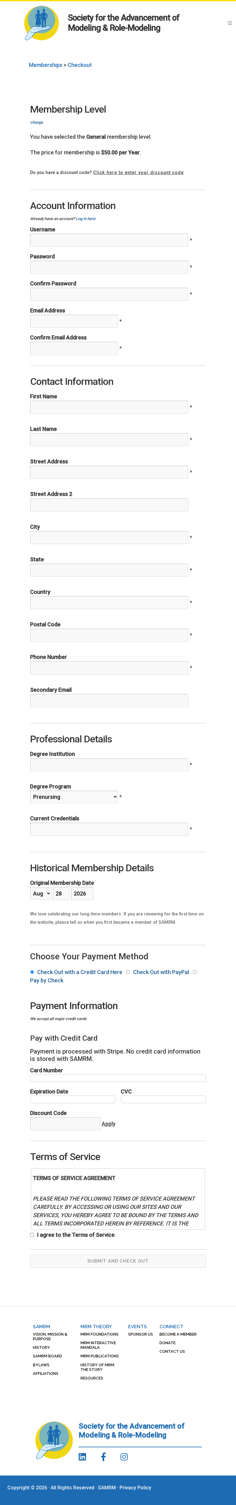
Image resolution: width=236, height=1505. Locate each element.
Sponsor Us (140, 1334)
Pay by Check (46, 980)
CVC (126, 1091)
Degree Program (50, 786)
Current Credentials (54, 818)
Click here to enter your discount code (138, 172)
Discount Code (48, 1113)
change (36, 122)
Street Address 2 (51, 494)
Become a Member (178, 1334)
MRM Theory (96, 1326)
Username (42, 229)
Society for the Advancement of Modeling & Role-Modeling (123, 23)
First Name (43, 396)
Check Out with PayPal (161, 972)
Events (137, 1326)
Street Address (49, 461)
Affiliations (45, 1373)
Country (40, 592)
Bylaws (41, 1365)
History (41, 1347)
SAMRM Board (47, 1356)
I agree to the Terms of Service (75, 1235)
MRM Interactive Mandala (98, 1345)
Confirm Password (53, 283)
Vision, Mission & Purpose (50, 1336)
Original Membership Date (62, 883)
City (35, 527)
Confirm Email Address (58, 337)
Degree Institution (52, 754)
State (37, 559)
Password (42, 256)
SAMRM (41, 1326)
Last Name (43, 429)
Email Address (47, 310)
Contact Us (172, 1351)
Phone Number (48, 657)
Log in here (85, 218)
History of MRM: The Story (98, 1367)
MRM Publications (100, 1356)
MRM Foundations (100, 1334)
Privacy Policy (135, 1488)
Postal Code (45, 624)
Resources (92, 1378)
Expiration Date (49, 1091)
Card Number (46, 1070)
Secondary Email (51, 690)
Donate (167, 1343)
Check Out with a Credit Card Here (79, 972)
